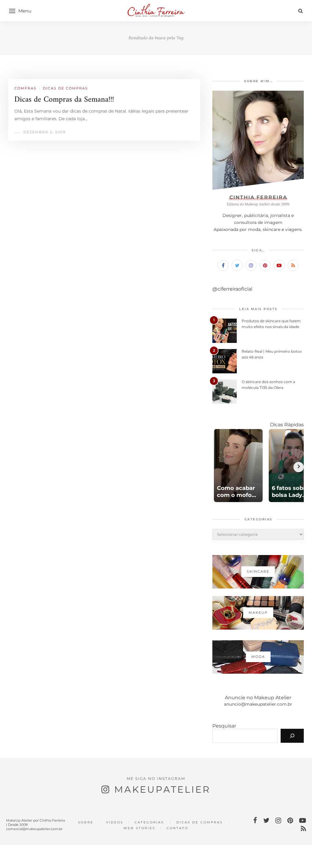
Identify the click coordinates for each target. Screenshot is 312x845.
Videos (114, 822)
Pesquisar (224, 726)
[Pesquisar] (292, 736)
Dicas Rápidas (287, 425)
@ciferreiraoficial (232, 289)
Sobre (86, 822)
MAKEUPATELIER (162, 789)
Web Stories (139, 828)
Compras (25, 88)
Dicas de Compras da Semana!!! (64, 99)
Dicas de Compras (65, 88)
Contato (177, 828)
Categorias (149, 822)
